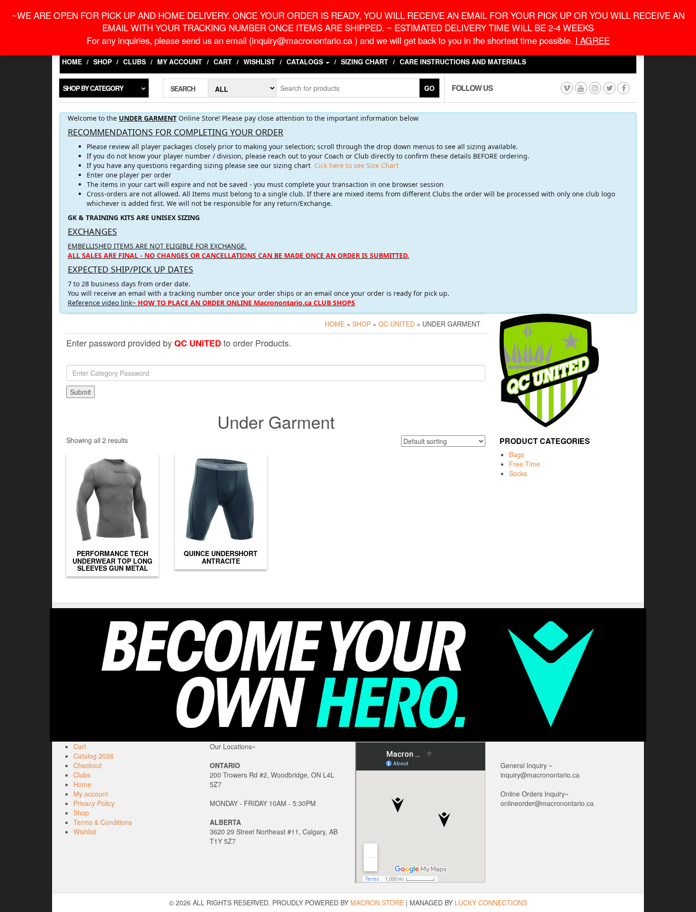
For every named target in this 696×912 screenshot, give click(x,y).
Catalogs (305, 61)
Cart (223, 61)
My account (179, 61)
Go (429, 88)
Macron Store (377, 902)
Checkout (87, 765)
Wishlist (259, 61)
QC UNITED (396, 323)
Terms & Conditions (102, 822)
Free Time (524, 464)
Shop (102, 61)
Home (72, 61)
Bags (516, 454)
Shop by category (93, 88)
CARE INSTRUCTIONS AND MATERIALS (463, 61)
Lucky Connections (491, 902)
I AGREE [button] (592, 40)
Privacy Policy (94, 803)
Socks (518, 473)
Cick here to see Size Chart (356, 165)
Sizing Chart (364, 61)
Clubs (134, 61)
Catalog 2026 (93, 756)
